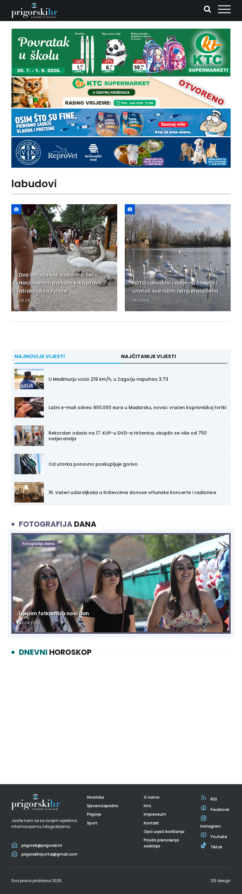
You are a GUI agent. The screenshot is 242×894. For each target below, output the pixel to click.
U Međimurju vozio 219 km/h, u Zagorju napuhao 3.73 (108, 379)
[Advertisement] (121, 715)
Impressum (155, 814)
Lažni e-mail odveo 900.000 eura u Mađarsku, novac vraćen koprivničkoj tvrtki (137, 407)
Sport (92, 823)
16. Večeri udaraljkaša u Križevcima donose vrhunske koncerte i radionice (132, 492)
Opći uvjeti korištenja (164, 831)
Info (147, 805)
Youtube (218, 836)
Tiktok (216, 847)
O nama (151, 797)
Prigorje (94, 814)
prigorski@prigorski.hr (41, 845)
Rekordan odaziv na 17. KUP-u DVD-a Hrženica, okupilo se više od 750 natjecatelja (128, 436)
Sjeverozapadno (102, 805)
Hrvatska (95, 797)
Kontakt (151, 823)
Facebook (219, 809)
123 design (220, 880)
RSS (213, 799)
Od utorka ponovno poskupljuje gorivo (93, 464)
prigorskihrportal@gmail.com (49, 854)
